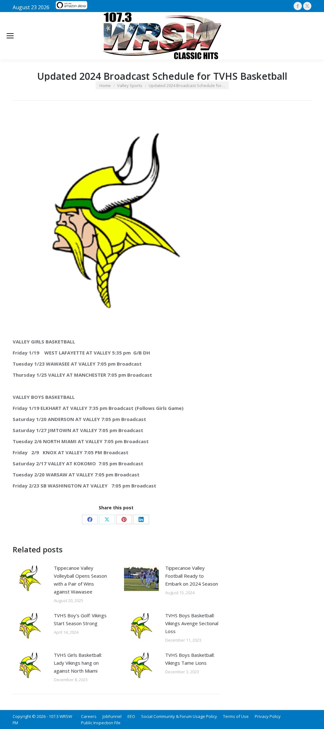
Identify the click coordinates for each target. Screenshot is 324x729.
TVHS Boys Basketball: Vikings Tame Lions (190, 659)
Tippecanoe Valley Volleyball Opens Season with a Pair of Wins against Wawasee (80, 580)
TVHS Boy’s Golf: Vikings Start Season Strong (80, 619)
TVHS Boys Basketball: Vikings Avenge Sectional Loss (191, 623)
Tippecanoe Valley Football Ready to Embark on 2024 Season (191, 576)
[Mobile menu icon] (10, 36)
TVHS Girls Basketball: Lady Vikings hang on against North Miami (78, 663)
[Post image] (30, 578)
